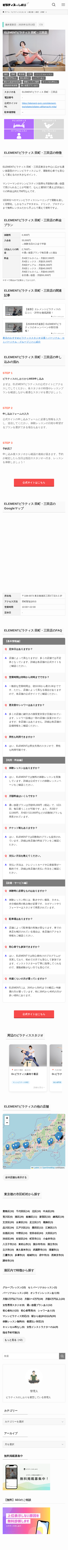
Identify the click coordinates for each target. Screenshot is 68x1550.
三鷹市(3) (8, 1255)
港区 (6, 74)
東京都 (21, 74)
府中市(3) (44, 1255)
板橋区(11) (31, 1216)
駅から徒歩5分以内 (12, 82)
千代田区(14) (23, 1211)
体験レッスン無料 (31, 82)
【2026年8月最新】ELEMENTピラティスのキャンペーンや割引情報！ (43, 327)
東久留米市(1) (23, 1249)
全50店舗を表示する (16, 1177)
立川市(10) (8, 1249)
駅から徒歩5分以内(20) (43, 1316)
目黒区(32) (8, 1233)
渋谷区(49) (8, 1238)
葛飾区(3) (48, 1222)
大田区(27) (51, 1233)
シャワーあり (38, 78)
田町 (13, 74)
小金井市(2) (49, 1238)
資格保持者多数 (10, 85)
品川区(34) (8, 1227)
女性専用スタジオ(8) (14, 1305)
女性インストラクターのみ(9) (42, 1327)
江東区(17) (51, 1227)
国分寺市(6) (39, 1244)
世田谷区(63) (36, 1233)
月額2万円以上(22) (55, 1299)
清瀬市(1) (54, 1249)
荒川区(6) (8, 1216)
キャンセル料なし (50, 82)
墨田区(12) (37, 1227)
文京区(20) (8, 1222)
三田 (30, 74)
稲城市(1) (32, 1255)
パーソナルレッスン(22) (15, 1293)
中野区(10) (21, 1233)
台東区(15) (21, 1222)
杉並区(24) (21, 1238)
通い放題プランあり (29, 85)
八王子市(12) (9, 1244)
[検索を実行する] (62, 1356)
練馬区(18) (58, 1216)
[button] (16, 1146)
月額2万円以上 (10, 78)
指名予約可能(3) (11, 1332)
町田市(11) (35, 1238)
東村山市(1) (25, 1244)
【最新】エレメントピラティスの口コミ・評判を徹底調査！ (43, 311)
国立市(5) (53, 1244)
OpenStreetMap (48, 1167)
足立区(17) (35, 1222)
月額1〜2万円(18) (34, 1299)
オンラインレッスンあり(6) (44, 1293)
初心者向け (25, 78)
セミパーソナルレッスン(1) (42, 1287)
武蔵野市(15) (40, 1249)
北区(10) (36, 1211)
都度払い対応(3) (35, 1321)
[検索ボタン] (54, 4)
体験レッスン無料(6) (14, 1321)
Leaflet (36, 1167)
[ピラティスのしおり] (15, 4)
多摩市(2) (20, 1255)
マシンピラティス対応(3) (16, 1316)
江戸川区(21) (23, 1227)
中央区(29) (48, 1211)
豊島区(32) (8, 1211)
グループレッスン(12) (14, 1287)
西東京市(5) (57, 1255)
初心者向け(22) (11, 1310)
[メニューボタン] (63, 4)
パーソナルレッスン (43, 74)
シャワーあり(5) (46, 1310)
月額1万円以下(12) (12, 1299)
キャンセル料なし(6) (14, 1327)
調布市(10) (8, 1260)
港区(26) (19, 1216)
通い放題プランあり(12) (39, 1305)
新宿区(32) (45, 1216)
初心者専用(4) (28, 1310)
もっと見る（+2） (14, 1340)
